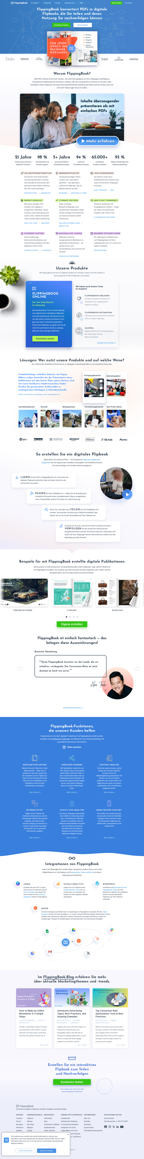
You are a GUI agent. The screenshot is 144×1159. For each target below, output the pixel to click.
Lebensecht (46, 193)
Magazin (30, 1127)
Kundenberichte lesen (72, 708)
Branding (63, 193)
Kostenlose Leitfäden (51, 1124)
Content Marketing (27, 1020)
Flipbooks (87, 460)
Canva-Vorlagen (29, 892)
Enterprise (19, 1127)
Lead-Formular (100, 190)
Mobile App (64, 226)
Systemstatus (89, 1127)
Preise (18, 1121)
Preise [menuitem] (57, 3)
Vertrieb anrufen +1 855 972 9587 (116, 1121)
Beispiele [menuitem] (47, 3)
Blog (45, 1121)
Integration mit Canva (68, 1127)
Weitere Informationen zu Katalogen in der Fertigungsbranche (38, 394)
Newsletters (24, 1023)
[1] (66, 616)
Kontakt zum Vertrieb (105, 343)
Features (19, 1118)
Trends (113, 1020)
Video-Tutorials (49, 1130)
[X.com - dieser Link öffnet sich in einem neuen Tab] (113, 1126)
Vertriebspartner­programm (93, 1130)
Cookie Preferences (25, 1151)
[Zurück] (20, 667)
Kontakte (87, 1121)
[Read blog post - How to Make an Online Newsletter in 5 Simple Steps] (33, 1018)
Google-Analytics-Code (72, 890)
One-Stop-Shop (31, 223)
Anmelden (128, 3)
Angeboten (46, 463)
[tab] (94, 387)
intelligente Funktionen (61, 739)
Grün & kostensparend (69, 256)
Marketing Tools (102, 1023)
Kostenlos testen (45, 338)
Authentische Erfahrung (69, 1121)
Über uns (87, 1118)
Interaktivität (30, 193)
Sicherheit (47, 250)
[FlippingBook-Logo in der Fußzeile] (25, 1106)
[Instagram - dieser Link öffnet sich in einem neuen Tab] (110, 1126)
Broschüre (30, 1124)
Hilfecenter (48, 1118)
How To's (41, 1020)
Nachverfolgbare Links (69, 223)
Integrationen (100, 250)
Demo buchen (109, 1118)
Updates (19, 1130)
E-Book (29, 1130)
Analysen (45, 223)
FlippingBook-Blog (58, 977)
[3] (73, 616)
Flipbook (30, 1118)
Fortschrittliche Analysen (69, 1124)
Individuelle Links (79, 193)
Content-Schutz (31, 250)
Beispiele (19, 1124)
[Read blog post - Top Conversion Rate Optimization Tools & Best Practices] (110, 1018)
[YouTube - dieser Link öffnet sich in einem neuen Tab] (121, 1126)
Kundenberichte (49, 1127)
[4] (77, 616)
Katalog (29, 1121)
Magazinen (95, 460)
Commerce (74, 1023)
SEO (112, 190)
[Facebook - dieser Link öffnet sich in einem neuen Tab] (105, 1126)
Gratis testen (116, 3)
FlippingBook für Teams (104, 217)
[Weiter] (137, 667)
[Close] (68, 1134)
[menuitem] (35, 3)
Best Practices (63, 1020)
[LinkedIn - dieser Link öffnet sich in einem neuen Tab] (117, 1126)
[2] (70, 616)
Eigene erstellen (72, 624)
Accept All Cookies (46, 1151)
